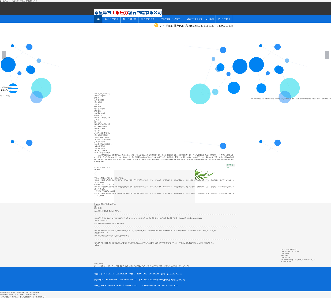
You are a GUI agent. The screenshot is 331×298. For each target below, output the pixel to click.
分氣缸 (96, 146)
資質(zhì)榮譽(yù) (194, 19)
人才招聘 (210, 19)
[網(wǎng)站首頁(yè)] (98, 19)
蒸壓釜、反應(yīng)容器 (102, 117)
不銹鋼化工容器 (99, 139)
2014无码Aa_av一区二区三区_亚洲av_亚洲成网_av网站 (18, 1)
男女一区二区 (32, 297)
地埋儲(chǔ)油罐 (99, 109)
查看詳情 (107, 133)
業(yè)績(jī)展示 (147, 19)
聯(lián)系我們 (224, 19)
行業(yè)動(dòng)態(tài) (170, 19)
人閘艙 (96, 120)
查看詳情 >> (230, 165)
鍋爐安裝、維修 (99, 128)
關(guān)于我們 (111, 19)
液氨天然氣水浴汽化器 (102, 124)
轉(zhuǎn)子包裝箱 (100, 126)
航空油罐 (97, 111)
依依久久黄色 (4, 297)
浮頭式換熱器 (99, 133)
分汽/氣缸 (97, 106)
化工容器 (97, 131)
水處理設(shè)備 (99, 113)
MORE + (97, 169)
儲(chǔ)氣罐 (98, 102)
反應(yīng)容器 (99, 137)
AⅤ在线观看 (14, 297)
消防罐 (96, 104)
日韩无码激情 (23, 297)
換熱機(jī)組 (98, 115)
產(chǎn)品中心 (129, 19)
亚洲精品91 (42, 297)
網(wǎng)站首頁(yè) (100, 266)
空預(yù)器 (98, 122)
